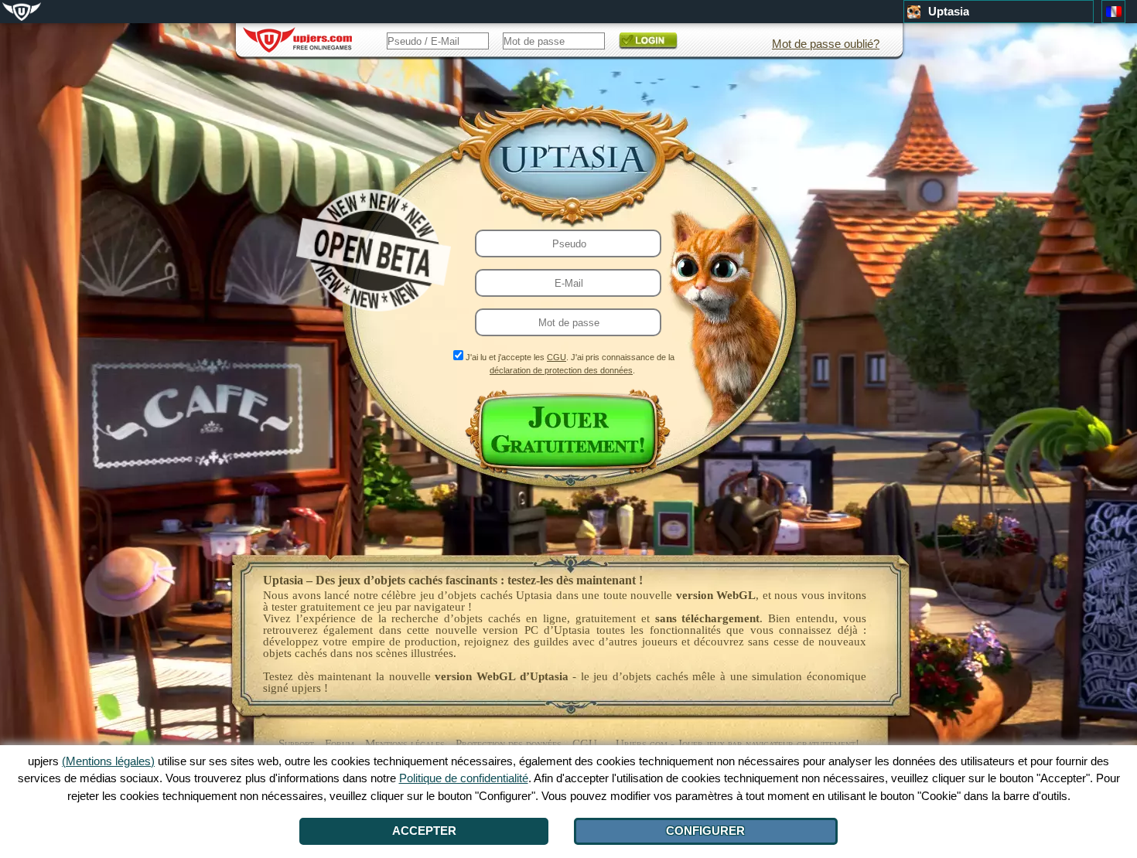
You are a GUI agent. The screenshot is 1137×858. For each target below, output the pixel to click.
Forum (339, 743)
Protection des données (509, 743)
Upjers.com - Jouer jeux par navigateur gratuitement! (737, 743)
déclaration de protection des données (561, 370)
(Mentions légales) (108, 761)
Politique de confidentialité (463, 778)
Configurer (705, 830)
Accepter (424, 830)
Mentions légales (405, 743)
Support (296, 743)
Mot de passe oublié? (825, 43)
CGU (556, 357)
